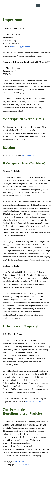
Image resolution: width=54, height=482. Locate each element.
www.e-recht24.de (33, 401)
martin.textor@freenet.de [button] (20, 46)
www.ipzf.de (18, 461)
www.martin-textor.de (26, 464)
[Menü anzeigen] (38, 5)
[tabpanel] (27, 242)
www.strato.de (28, 155)
